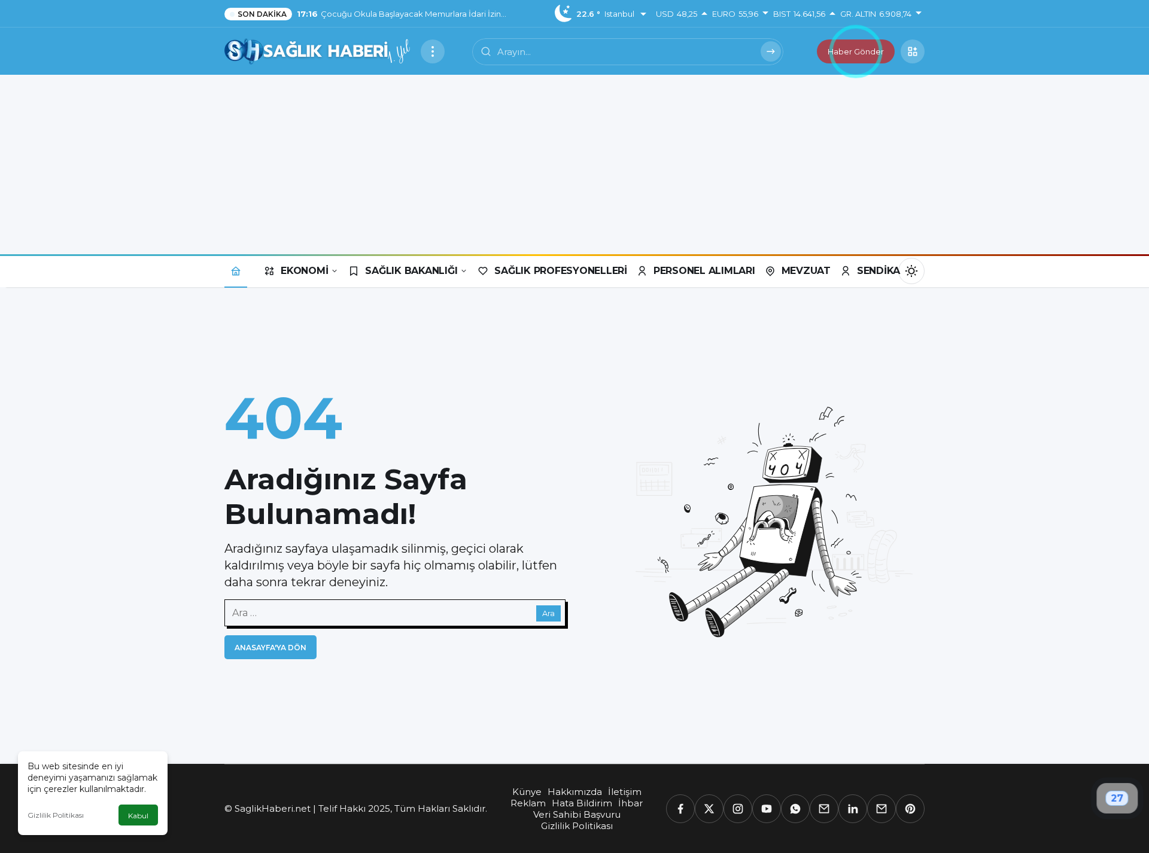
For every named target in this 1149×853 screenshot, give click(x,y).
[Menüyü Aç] (433, 51)
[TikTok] (881, 808)
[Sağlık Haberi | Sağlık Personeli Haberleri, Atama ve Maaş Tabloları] (317, 50)
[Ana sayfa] (235, 270)
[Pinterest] (910, 808)
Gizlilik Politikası (56, 815)
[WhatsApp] (795, 808)
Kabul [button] (138, 815)
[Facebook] (680, 808)
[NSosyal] (824, 808)
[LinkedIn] (852, 808)
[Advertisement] (574, 164)
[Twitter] (709, 808)
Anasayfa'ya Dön (270, 647)
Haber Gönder (856, 51)
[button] (913, 51)
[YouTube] (766, 808)
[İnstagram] (738, 808)
